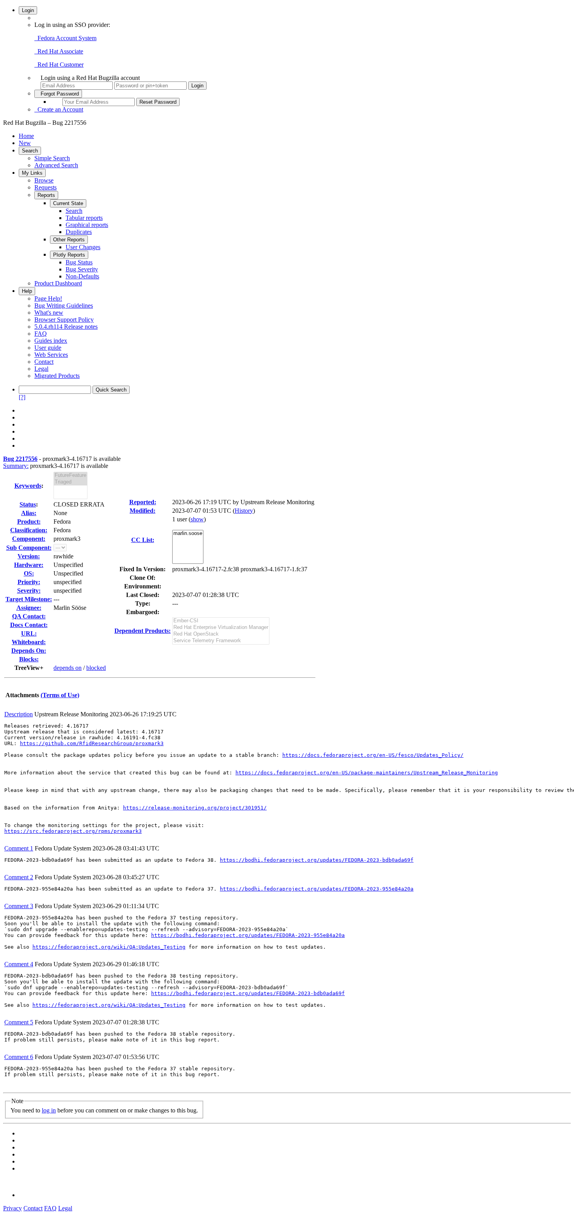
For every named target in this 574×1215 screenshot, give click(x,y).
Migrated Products (57, 375)
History (244, 510)
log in (49, 1110)
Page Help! (48, 298)
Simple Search (52, 158)
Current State (68, 203)
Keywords (27, 485)
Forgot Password (58, 94)
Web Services (51, 354)
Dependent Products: (142, 630)
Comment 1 (18, 848)
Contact (43, 361)
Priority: (29, 582)
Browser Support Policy (64, 319)
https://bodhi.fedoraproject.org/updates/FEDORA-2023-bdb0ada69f (317, 860)
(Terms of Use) (60, 695)
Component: (28, 538)
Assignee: (28, 607)
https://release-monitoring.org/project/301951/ (195, 808)
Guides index (50, 340)
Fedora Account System (65, 38)
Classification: (28, 530)
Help (27, 291)
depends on (67, 667)
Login (28, 10)
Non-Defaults (82, 276)
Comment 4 (18, 964)
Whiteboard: (29, 642)
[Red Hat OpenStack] (221, 634)
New (25, 143)
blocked (96, 667)
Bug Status (79, 262)
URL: (29, 633)
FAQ (40, 333)
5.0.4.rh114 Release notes (66, 326)
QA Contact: (29, 616)
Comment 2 (18, 877)
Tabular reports (84, 217)
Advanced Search (56, 165)
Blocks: (29, 659)
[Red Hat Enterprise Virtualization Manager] (221, 627)
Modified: (142, 510)
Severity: (29, 590)
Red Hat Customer (59, 64)
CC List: (142, 540)
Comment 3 (18, 906)
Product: (29, 521)
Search (30, 151)
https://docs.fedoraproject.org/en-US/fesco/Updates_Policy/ (372, 755)
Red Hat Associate (58, 51)
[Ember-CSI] (221, 621)
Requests (45, 187)
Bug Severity (82, 269)
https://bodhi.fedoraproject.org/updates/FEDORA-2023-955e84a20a (317, 889)
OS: (29, 573)
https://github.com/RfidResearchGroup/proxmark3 (92, 743)
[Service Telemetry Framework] (221, 641)
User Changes (83, 247)
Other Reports (69, 240)
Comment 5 (18, 1022)
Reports (46, 195)
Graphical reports (87, 224)
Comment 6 (18, 1057)
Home (26, 136)
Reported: (142, 502)
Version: (29, 556)
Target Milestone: (28, 599)
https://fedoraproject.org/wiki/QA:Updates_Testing (108, 947)
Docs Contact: (29, 625)
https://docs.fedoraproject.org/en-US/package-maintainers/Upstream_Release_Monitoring (366, 773)
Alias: (28, 513)
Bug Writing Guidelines (63, 305)
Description (18, 714)
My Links (32, 173)
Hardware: (28, 564)
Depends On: (28, 650)
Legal (41, 368)
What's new (48, 312)
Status (28, 504)
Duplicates (79, 231)
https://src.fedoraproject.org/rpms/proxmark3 (73, 831)
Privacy (12, 1208)
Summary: (16, 465)
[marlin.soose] (188, 533)
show (197, 519)
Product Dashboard (58, 283)
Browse (43, 180)
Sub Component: (29, 547)
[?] (22, 397)
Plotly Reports (69, 255)
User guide (47, 347)
